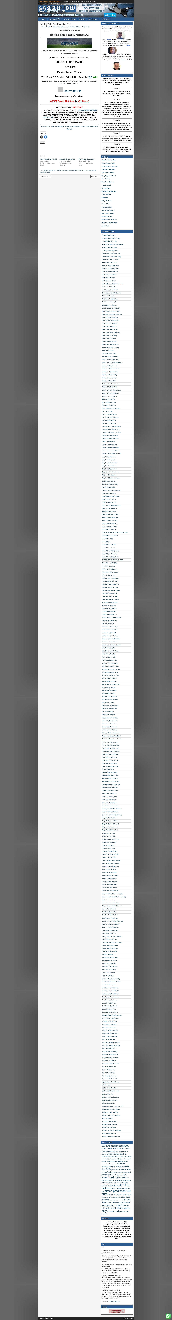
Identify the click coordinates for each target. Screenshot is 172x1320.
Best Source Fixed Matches (110, 344)
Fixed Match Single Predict (110, 535)
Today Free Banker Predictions (111, 1042)
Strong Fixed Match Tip (109, 933)
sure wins (117, 1205)
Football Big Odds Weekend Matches (67, 126)
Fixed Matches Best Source (110, 548)
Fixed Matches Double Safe (110, 557)
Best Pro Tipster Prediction (110, 317)
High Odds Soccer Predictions (110, 651)
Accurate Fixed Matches (73, 27)
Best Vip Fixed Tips (107, 350)
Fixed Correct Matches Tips (110, 517)
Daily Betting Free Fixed (109, 457)
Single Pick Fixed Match (109, 836)
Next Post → (95, 176)
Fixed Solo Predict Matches (110, 572)
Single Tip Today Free (108, 848)
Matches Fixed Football (109, 693)
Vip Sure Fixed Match (108, 1103)
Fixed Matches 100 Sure (86, 159)
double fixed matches (114, 1175)
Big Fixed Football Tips (108, 399)
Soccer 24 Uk (106, 204)
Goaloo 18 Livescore (108, 210)
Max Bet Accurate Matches (110, 699)
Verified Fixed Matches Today (110, 1091)
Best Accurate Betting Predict (110, 265)
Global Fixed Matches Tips (110, 627)
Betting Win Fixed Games (109, 396)
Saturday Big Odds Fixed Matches (112, 809)
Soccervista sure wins (108, 900)
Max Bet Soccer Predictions (110, 705)
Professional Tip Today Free (110, 748)
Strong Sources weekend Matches (112, 936)
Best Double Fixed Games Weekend (112, 284)
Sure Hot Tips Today (108, 975)
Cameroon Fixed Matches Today (111, 426)
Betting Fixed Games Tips (109, 366)
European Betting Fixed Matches (111, 490)
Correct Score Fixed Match (110, 444)
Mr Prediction (106, 188)
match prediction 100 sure (116, 1192)
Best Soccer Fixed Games (109, 329)
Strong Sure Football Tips (109, 939)
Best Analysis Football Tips (110, 271)
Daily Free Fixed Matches (109, 466)
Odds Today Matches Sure (109, 721)
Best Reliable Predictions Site (110, 320)
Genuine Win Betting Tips (109, 620)
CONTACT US (48, 117)
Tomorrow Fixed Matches (109, 1060)
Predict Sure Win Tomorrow (110, 730)
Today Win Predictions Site (110, 1054)
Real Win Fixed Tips (108, 769)
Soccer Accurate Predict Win (110, 866)
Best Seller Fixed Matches (109, 323)
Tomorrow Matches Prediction (110, 1063)
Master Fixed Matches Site (110, 672)
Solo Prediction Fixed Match (110, 918)
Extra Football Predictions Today (111, 505)
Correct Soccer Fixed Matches (111, 451)
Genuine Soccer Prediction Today (111, 617)
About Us (82, 19)
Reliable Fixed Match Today (110, 775)
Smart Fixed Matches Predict (110, 854)
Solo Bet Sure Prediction (109, 909)
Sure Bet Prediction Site (109, 954)
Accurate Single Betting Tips (110, 250)
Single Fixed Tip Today (108, 833)
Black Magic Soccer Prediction (111, 408)
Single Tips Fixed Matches (109, 851)
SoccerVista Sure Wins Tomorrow (111, 906)
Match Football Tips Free (109, 681)
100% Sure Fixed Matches (109, 222)
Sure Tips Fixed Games (109, 1009)
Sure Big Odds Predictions (109, 960)
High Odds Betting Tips (108, 648)
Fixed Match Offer (55, 19)
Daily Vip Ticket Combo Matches (111, 478)
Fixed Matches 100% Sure (109, 166)
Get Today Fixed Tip (108, 623)
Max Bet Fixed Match (108, 702)
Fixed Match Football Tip (109, 529)
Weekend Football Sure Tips (110, 1112)
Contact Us (105, 19)
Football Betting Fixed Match (110, 584)
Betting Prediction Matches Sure (111, 390)
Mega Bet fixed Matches (109, 714)
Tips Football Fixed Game (109, 1024)
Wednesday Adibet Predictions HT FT (113, 1106)
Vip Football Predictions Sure (110, 1097)
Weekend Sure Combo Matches (111, 1115)
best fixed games (111, 1164)
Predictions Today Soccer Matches (112, 739)
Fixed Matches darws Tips (109, 554)
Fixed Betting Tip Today (109, 511)
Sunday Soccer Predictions (110, 945)
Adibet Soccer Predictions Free (111, 253)
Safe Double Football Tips (109, 793)
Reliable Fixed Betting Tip (109, 772)
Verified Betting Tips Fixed (109, 1088)
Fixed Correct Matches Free (110, 514)
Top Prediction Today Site (109, 1076)
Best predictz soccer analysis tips (112, 314)
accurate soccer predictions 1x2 (115, 1159)
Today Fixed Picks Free (109, 1039)
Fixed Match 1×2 (107, 216)
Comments (86, 27)
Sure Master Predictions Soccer (111, 982)
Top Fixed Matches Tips (109, 1070)
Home (43, 19)
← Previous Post (45, 176)
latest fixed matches (116, 1188)
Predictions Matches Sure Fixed (111, 736)
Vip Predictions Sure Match (110, 1100)
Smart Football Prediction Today (111, 860)
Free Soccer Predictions (109, 605)
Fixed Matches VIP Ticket (109, 563)
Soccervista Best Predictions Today (112, 894)
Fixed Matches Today (108, 163)
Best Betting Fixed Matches (110, 275)
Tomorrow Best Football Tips (110, 1057)
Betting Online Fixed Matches (110, 384)
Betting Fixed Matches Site (110, 372)
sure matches (113, 1200)
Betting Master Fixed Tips (109, 378)
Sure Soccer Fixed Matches (49, 1)
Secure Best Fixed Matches (110, 812)
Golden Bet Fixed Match (109, 633)
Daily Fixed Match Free (108, 460)
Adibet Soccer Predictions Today (111, 256)
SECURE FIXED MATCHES (88, 110)
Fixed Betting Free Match (109, 508)
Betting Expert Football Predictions (112, 362)
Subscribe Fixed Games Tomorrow (112, 942)
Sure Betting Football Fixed (110, 957)
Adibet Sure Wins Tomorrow (110, 259)
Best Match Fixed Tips (108, 296)
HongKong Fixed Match (109, 176)
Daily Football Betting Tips (109, 463)
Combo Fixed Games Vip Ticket (111, 432)
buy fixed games (114, 1169)
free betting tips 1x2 (116, 1182)
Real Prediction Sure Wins (109, 763)
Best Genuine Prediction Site (110, 290)
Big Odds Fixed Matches (109, 405)
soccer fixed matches (107, 1197)
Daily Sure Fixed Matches (109, 475)
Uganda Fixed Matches (109, 160)
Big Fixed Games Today (109, 402)
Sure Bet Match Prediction (109, 951)
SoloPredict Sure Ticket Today (111, 924)
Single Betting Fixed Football (110, 824)
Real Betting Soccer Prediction (111, 751)
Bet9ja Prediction (107, 201)
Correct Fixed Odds (47, 126)
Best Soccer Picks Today (109, 335)
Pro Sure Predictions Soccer (110, 742)
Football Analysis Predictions (110, 578)
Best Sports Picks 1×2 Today (110, 347)
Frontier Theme (128, 1318)
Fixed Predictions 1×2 (108, 566)
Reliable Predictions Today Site (111, 784)
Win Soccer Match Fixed (109, 1121)
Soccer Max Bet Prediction (110, 881)
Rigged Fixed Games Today (110, 790)
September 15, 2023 (58, 27)
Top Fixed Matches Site (109, 1066)
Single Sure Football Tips (109, 842)
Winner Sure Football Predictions (111, 1130)
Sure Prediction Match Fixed (110, 994)
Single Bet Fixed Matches (109, 818)
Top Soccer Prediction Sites (110, 1079)
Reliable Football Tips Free (109, 778)
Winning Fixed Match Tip (109, 1133)
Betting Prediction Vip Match (110, 393)
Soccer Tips (105, 226)
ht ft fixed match (114, 1185)
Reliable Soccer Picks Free (110, 787)
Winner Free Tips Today (109, 1127)
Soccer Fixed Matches (108, 169)
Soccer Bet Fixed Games (109, 872)
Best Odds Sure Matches (109, 305)
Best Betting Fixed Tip (108, 277)
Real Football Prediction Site (110, 760)
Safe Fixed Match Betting (109, 796)
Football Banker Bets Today (110, 581)
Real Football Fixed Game (109, 757)
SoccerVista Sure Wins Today (110, 903)
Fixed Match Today (107, 538)
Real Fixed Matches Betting (110, 754)
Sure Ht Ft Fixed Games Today (111, 979)
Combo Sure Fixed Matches (110, 435)
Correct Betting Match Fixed (110, 438)
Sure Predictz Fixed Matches (110, 997)
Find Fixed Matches (108, 182)
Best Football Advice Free (109, 287)
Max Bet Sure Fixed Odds (109, 708)
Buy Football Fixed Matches (110, 417)
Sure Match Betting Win (109, 985)
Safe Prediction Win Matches (110, 806)
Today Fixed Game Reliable (110, 1030)
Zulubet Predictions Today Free (111, 1136)
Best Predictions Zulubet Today (111, 311)
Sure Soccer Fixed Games (109, 1006)
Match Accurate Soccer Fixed (110, 675)
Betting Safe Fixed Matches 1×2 (55, 24)
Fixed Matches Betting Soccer (111, 551)
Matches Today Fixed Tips (109, 696)
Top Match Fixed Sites (108, 1073)
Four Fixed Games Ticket (109, 593)
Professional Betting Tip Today (111, 745)
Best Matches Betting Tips (109, 302)
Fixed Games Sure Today (109, 526)
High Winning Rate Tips (109, 654)
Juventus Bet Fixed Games (110, 663)
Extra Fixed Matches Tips (109, 502)
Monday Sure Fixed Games (110, 718)
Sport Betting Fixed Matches (110, 927)
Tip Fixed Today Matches (109, 1021)
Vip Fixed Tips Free (107, 1094)
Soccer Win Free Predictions (110, 890)
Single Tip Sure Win (107, 845)
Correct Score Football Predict (110, 447)
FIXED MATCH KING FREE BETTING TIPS (115, 532)
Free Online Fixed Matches (110, 602)
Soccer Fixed (46, 27)
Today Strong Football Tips (110, 1051)
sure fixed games (116, 1197)
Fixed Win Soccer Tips (108, 575)
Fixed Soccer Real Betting (109, 569)
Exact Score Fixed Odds (109, 493)
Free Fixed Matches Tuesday (110, 599)
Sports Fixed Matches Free (110, 930)
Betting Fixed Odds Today (109, 375)
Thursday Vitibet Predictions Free (111, 1015)
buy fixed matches (124, 1169)
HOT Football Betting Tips (109, 660)
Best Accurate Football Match (110, 268)
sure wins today (114, 1211)
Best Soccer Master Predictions (111, 332)
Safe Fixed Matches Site (109, 799)
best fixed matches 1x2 (116, 1167)
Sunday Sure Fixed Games (110, 948)
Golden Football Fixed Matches (111, 639)
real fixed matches (113, 1194)
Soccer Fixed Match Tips (109, 878)
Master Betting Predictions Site (111, 669)
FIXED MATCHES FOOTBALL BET (112, 560)
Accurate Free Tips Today (109, 247)
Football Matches (107, 207)
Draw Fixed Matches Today (110, 484)
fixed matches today (121, 1180)
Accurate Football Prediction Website (112, 244)
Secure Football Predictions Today (112, 815)
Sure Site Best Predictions (109, 1000)
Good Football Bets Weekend (110, 642)
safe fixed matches (125, 1194)
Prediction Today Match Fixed (110, 733)
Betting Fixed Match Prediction (111, 369)
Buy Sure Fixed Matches (109, 423)
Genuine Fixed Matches (109, 611)
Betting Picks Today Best (109, 387)
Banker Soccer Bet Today (109, 262)
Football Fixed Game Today (110, 587)
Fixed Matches (92, 19)
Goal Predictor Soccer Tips (110, 629)
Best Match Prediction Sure (110, 299)
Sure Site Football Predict (109, 1003)
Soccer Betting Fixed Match (110, 875)
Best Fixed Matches (108, 213)
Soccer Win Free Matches (109, 887)
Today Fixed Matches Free (109, 1036)
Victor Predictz (106, 194)
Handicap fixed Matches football (111, 645)
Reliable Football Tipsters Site (110, 781)
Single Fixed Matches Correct (110, 830)
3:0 (90, 77)
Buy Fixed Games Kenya (109, 414)
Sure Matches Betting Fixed (110, 988)
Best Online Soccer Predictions (111, 308)
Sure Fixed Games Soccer (109, 966)
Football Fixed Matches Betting (111, 590)
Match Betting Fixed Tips (109, 678)
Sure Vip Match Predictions (110, 1012)
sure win (119, 1200)
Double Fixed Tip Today (109, 481)
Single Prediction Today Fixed (110, 839)
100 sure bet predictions (113, 1146)
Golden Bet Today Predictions (110, 636)
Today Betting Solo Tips (109, 1027)
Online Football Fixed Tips (109, 727)
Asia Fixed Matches (108, 172)
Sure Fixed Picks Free (108, 972)
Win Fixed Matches (107, 1118)
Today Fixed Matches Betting (110, 1033)
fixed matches (116, 1177)
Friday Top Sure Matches (109, 608)
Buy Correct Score (107, 411)
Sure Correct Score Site (109, 963)
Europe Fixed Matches (108, 487)
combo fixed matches (110, 1172)
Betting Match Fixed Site (109, 381)
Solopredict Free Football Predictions (112, 921)
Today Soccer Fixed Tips (109, 1048)
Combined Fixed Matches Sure (111, 429)
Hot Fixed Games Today (109, 657)
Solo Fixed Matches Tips (109, 912)
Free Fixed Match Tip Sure (109, 596)
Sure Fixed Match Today (109, 969)
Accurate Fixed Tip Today (109, 241)
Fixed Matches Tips (114, 1301)
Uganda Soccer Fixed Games (110, 1082)
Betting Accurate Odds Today (110, 359)
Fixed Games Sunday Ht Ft (110, 523)
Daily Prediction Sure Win (109, 469)
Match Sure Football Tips (109, 690)
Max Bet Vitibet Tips (108, 711)
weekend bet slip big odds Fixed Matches (74, 170)
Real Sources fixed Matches (110, 766)
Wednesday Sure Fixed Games (111, 1109)
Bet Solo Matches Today (109, 353)
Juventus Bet (106, 179)
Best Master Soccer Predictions (111, 293)
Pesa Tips (105, 197)
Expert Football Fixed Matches (111, 496)
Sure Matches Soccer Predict (110, 991)
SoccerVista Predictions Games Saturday (114, 897)
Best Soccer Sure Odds (109, 338)
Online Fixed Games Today (110, 724)
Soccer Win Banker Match (109, 884)
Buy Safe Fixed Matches (109, 420)
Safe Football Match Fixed (48, 159)
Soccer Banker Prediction (109, 869)
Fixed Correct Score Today (109, 520)
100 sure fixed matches (115, 1147)
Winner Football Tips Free (109, 1124)
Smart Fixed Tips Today (109, 857)
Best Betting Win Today (109, 281)
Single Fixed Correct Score (110, 827)
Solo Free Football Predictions (110, 915)
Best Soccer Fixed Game (109, 326)
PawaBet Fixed (106, 185)
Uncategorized (106, 1085)
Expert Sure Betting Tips (109, 499)
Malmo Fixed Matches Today (110, 666)
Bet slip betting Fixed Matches (53, 170)
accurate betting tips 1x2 (116, 1154)
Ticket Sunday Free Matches (110, 1018)
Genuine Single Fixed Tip (109, 614)
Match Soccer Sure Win (109, 687)
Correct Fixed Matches (108, 441)
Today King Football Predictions (111, 1045)
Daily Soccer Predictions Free (110, 472)
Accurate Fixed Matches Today (111, 238)
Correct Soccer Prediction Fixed (111, 453)
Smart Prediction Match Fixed (110, 863)
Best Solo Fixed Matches (109, 341)
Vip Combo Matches (70, 19)
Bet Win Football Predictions (110, 356)
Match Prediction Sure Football (111, 684)
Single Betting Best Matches (110, 821)
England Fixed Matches (109, 191)
